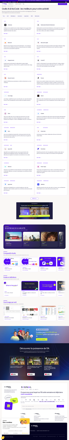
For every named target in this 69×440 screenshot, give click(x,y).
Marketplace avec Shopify (27, 318)
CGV (57, 436)
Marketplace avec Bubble (9, 318)
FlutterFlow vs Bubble (44, 269)
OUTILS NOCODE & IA (31, 430)
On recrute (23, 417)
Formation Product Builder (59, 416)
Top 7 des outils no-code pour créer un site (47, 293)
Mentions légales (35, 436)
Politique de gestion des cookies (51, 436)
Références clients (37, 420)
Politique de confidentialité (42, 436)
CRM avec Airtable (43, 318)
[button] (66, 2)
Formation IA (36, 417)
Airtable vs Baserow (8, 269)
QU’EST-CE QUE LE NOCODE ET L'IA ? (43, 430)
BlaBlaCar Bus (8, 243)
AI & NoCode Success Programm (61, 417)
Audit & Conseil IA (37, 416)
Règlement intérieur (62, 436)
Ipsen (26, 243)
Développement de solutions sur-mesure (41, 418)
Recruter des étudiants (59, 420)
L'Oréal (44, 243)
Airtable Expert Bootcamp (59, 418)
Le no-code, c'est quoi (9, 293)
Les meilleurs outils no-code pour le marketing (29, 293)
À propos (22, 416)
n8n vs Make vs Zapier (27, 269)
